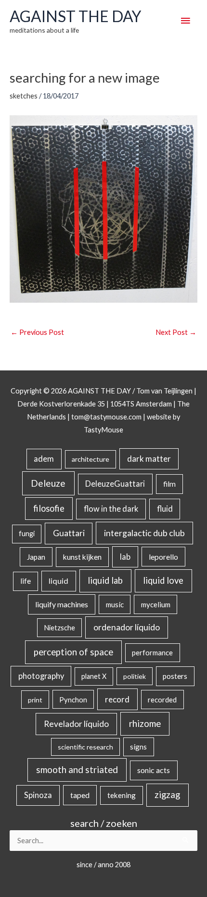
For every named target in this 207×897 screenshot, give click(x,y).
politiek (134, 676)
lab (125, 557)
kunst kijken (82, 557)
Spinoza (38, 795)
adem (44, 459)
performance (152, 652)
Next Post (175, 332)
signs (138, 746)
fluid (165, 508)
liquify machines (61, 604)
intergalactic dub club (144, 533)
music (115, 604)
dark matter (149, 459)
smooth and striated (77, 769)
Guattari (69, 533)
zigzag (167, 794)
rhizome (145, 723)
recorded (162, 699)
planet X (93, 676)
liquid (58, 580)
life (25, 581)
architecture (90, 459)
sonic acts (153, 769)
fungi (27, 533)
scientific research (85, 747)
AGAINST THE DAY (75, 16)
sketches (24, 96)
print (35, 700)
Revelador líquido (76, 724)
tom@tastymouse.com (106, 417)
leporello (163, 556)
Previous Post (37, 332)
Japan (36, 557)
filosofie (49, 508)
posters (175, 676)
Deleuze (48, 483)
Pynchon (73, 699)
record (117, 699)
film (169, 483)
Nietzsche (59, 628)
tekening (121, 795)
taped (80, 794)
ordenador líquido (126, 627)
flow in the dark (111, 508)
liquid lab (105, 580)
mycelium (155, 604)
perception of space (73, 651)
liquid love (163, 580)
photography (41, 676)
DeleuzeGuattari (115, 483)
